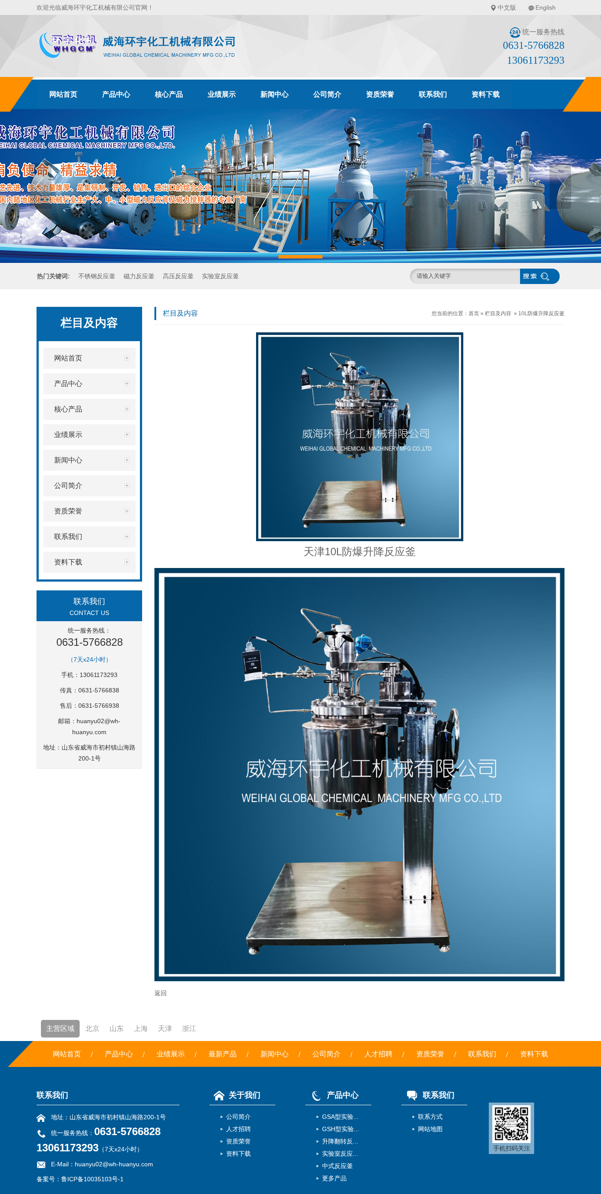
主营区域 (60, 1028)
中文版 (507, 7)
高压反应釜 (178, 276)
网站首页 (63, 94)
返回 (160, 993)
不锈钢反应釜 (96, 276)
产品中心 (116, 94)
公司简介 (327, 94)
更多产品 (334, 1178)
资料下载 (486, 94)
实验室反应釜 (220, 276)
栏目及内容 (498, 313)
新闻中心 (274, 94)
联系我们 (433, 94)
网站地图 (430, 1128)
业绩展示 (222, 94)
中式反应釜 (337, 1165)
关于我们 (244, 1095)
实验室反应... (340, 1153)
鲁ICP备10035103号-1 (92, 1179)
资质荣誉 (380, 94)
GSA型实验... (340, 1116)
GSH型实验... (340, 1128)
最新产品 (223, 1054)
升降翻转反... (340, 1141)
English (545, 7)
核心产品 (169, 94)
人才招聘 (378, 1054)
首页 (474, 313)
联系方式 (430, 1116)
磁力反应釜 (139, 276)
